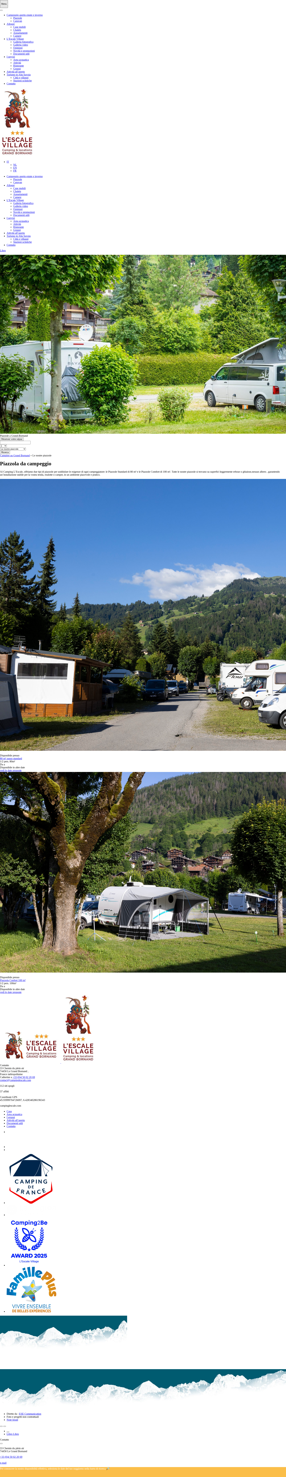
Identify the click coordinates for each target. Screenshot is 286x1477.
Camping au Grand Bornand (15, 455)
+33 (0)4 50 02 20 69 (24, 1077)
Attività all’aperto (16, 71)
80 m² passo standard (11, 758)
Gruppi (17, 68)
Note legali (12, 1419)
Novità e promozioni (24, 50)
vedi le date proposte (11, 770)
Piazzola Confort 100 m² (13, 980)
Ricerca (5, 452)
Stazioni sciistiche (22, 80)
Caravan (17, 21)
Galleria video (20, 44)
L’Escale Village (15, 38)
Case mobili (19, 27)
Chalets (17, 29)
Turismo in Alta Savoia (19, 74)
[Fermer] (1, 10)
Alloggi (11, 24)
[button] (8, 161)
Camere (17, 35)
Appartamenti (20, 32)
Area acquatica (21, 59)
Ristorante (18, 65)
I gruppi (11, 1117)
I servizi (11, 56)
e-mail (3, 1462)
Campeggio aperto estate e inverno (25, 15)
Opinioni (18, 47)
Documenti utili (21, 53)
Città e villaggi (20, 77)
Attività (17, 62)
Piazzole (17, 18)
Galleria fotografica (23, 41)
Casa (9, 1111)
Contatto (11, 83)
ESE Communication (30, 1413)
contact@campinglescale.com (15, 1080)
